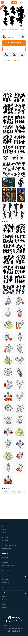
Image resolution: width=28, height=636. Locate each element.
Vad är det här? (16, 60)
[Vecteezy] (2, 2)
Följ (23, 37)
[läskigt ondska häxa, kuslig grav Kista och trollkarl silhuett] (8, 234)
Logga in (21, 2)
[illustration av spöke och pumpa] (18, 419)
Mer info (5, 63)
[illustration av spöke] (8, 431)
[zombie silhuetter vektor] (13, 287)
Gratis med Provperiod (14, 43)
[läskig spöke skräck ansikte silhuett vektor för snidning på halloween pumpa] (17, 200)
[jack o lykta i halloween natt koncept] (6, 272)
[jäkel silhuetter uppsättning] (13, 221)
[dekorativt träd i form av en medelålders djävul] (7, 245)
